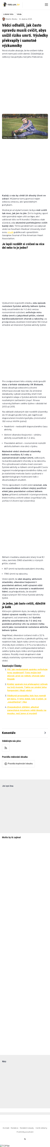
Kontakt (6, 1128)
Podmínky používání (25, 1132)
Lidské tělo (8, 14)
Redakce (14, 1128)
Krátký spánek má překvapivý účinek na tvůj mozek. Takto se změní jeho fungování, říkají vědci (27, 687)
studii (10, 232)
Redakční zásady (27, 1128)
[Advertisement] (25, 84)
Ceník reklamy (41, 1128)
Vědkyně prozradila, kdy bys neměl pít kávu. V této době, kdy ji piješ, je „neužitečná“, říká (27, 698)
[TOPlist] (5, 1146)
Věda (19, 14)
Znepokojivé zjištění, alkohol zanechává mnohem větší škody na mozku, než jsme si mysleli (26, 710)
